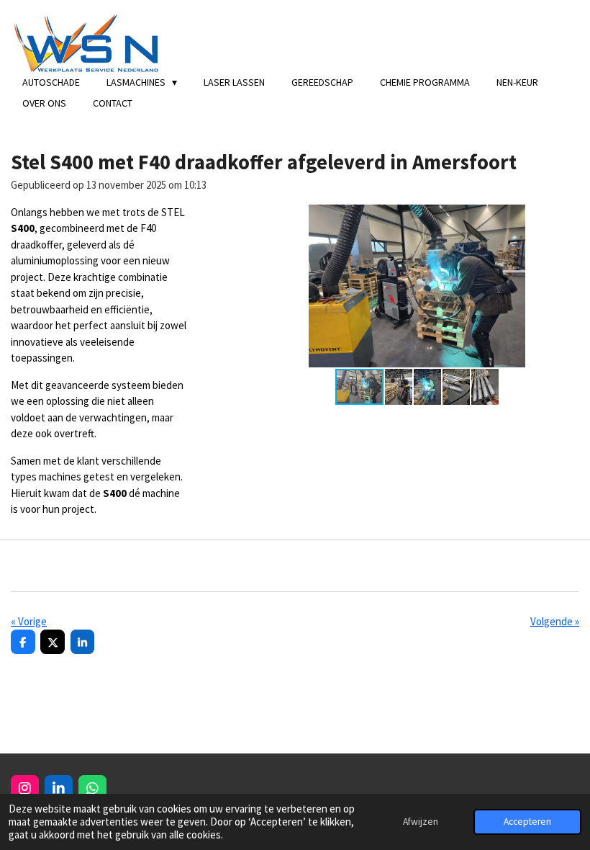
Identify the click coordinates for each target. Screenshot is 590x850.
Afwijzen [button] (420, 821)
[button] (566, 217)
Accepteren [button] (527, 821)
